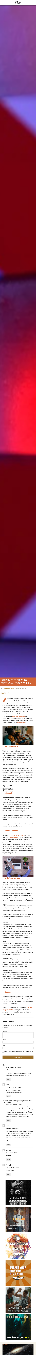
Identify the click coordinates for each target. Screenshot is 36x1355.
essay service (21, 723)
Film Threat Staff (8, 689)
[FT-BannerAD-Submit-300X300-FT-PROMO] (18, 1261)
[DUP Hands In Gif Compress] (18, 1207)
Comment (5, 1031)
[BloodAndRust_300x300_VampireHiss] (18, 1315)
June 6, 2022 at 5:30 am (12, 1153)
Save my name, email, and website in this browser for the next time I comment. (18, 1052)
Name (4, 1039)
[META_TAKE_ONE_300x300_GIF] (18, 1180)
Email (4, 1045)
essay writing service (18, 716)
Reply (8, 1079)
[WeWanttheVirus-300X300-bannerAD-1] (18, 1288)
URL (4, 1065)
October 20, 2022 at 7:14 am (13, 1087)
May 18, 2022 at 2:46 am (12, 1168)
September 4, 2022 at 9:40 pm (14, 1104)
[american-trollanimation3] (18, 1234)
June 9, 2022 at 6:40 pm (12, 1128)
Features (5, 1344)
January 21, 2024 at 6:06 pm (13, 1067)
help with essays (13, 838)
